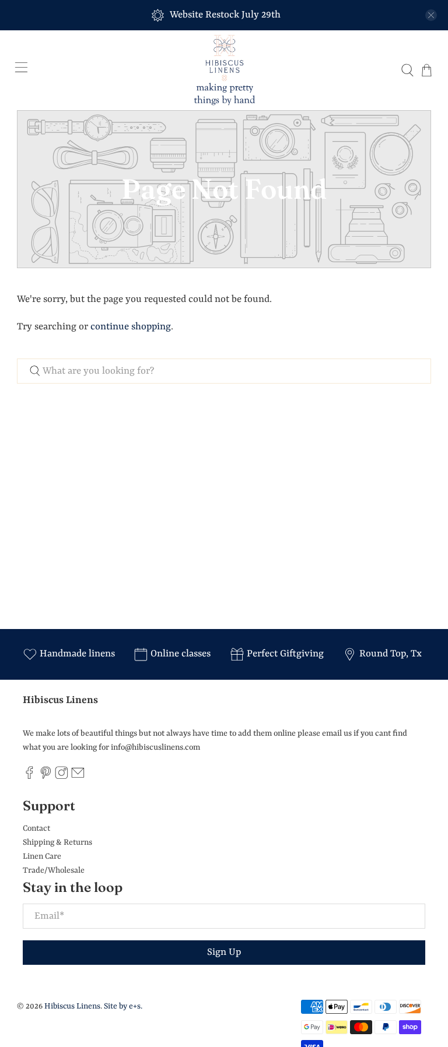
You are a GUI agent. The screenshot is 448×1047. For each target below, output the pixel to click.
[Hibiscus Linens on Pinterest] (45, 777)
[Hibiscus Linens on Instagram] (61, 777)
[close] (431, 15)
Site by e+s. (123, 1006)
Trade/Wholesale (54, 870)
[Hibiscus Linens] (224, 70)
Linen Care (42, 856)
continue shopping (130, 326)
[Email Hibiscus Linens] (78, 777)
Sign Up (224, 952)
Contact (36, 828)
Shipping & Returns (57, 842)
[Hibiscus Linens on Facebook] (29, 777)
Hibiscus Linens (72, 1006)
